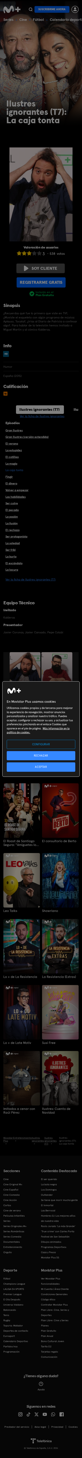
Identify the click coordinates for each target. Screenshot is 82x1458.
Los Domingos (49, 1189)
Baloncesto (9, 1309)
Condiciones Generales (54, 1294)
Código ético (48, 1299)
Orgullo (7, 1252)
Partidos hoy (10, 1346)
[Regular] (29, 253)
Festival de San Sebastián (55, 1236)
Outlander (47, 1194)
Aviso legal (40, 1426)
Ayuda (41, 1389)
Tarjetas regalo (49, 1351)
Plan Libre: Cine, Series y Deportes (55, 1312)
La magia (11, 463)
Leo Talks (10, 911)
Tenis (6, 1315)
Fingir (9, 476)
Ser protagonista (16, 536)
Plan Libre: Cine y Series (54, 1320)
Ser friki (10, 550)
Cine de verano (12, 1210)
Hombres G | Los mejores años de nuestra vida (58, 1218)
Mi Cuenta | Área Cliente (55, 1289)
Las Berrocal (48, 1210)
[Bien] (34, 253)
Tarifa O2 (46, 1346)
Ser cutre (11, 503)
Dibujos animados (51, 1241)
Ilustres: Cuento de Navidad (56, 1110)
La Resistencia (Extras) (59, 977)
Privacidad (57, 1426)
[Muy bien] (39, 253)
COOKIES (73, 1426)
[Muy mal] (19, 253)
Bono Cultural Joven (52, 1341)
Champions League (14, 1283)
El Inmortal (47, 1205)
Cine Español (10, 1189)
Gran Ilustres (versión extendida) (27, 437)
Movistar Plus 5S (50, 1257)
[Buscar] (30, 9)
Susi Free (49, 1043)
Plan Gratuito (48, 1330)
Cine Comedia (11, 1194)
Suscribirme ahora (52, 9)
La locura (11, 569)
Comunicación (49, 1356)
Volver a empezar (17, 490)
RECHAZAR (41, 755)
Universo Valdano (13, 1304)
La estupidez (13, 450)
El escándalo (13, 563)
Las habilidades (15, 496)
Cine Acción (10, 1200)
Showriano (50, 911)
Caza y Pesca (48, 1252)
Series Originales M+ (14, 1226)
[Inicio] (11, 9)
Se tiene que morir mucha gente (59, 1200)
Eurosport (9, 1336)
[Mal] (24, 253)
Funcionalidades (50, 1283)
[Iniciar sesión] (75, 9)
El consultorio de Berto (59, 841)
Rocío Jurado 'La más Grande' (58, 1226)
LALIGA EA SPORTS (13, 1289)
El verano (11, 443)
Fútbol (38, 19)
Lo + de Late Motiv (17, 1043)
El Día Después (11, 1299)
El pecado (12, 510)
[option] (25, 675)
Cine (23, 19)
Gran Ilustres (14, 430)
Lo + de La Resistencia (20, 977)
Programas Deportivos (53, 1247)
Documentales (11, 1241)
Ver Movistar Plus (50, 1278)
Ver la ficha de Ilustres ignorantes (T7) (30, 579)
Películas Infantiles (14, 1215)
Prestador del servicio (16, 1426)
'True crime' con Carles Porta (57, 1231)
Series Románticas (13, 1231)
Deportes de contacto (15, 1330)
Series (8, 19)
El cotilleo (12, 457)
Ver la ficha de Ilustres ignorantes (42, 416)
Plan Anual (47, 1336)
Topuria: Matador (13, 1325)
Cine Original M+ (12, 1184)
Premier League (12, 1294)
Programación (11, 1351)
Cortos (7, 1205)
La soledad (12, 543)
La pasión (11, 516)
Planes (45, 1325)
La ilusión (11, 523)
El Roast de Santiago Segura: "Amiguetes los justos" (20, 843)
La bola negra (49, 1184)
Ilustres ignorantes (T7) (39, 409)
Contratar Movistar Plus (54, 1304)
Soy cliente (44, 268)
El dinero (11, 483)
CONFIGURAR (41, 744)
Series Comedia (12, 1236)
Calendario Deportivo (15, 1341)
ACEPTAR (41, 766)
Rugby (6, 1320)
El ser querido (49, 1179)
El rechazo (12, 530)
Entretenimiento (12, 1247)
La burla (10, 556)
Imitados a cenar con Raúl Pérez (19, 1110)
